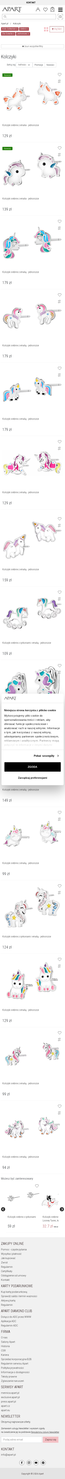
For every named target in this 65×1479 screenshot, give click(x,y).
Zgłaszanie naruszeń (12, 1381)
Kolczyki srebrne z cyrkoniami (22, 1216)
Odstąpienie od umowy (13, 1275)
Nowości (50, 65)
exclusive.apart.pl (10, 1397)
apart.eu (5, 1410)
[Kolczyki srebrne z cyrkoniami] (23, 1197)
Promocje (38, 65)
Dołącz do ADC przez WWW (16, 1316)
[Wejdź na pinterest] (43, 1462)
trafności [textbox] (22, 65)
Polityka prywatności (12, 1368)
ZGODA (32, 766)
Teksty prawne (9, 1376)
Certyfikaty (6, 1271)
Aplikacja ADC (8, 1321)
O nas (4, 1337)
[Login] (38, 9)
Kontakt (5, 1280)
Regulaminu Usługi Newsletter (45, 1432)
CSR (3, 1350)
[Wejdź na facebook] (21, 1462)
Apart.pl (4, 23)
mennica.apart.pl (10, 1393)
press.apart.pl (8, 1401)
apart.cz (5, 1406)
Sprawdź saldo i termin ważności (19, 1296)
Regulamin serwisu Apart (14, 1363)
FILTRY (58, 29)
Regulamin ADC (9, 1325)
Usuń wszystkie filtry (33, 46)
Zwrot (4, 1262)
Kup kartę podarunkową (14, 1291)
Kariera (5, 1354)
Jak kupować (8, 1258)
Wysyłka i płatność (11, 1253)
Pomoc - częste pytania (14, 1249)
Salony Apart (8, 1341)
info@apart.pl (8, 1454)
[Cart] (52, 10)
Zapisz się (50, 1439)
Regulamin (7, 1266)
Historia (5, 1346)
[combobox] (24, 64)
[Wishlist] (45, 9)
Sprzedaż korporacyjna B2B (16, 1359)
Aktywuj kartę (8, 1300)
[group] (23, 1209)
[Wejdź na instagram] (29, 1462)
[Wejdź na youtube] (36, 1462)
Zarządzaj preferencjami (32, 777)
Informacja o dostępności (15, 1372)
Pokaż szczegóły (44, 755)
